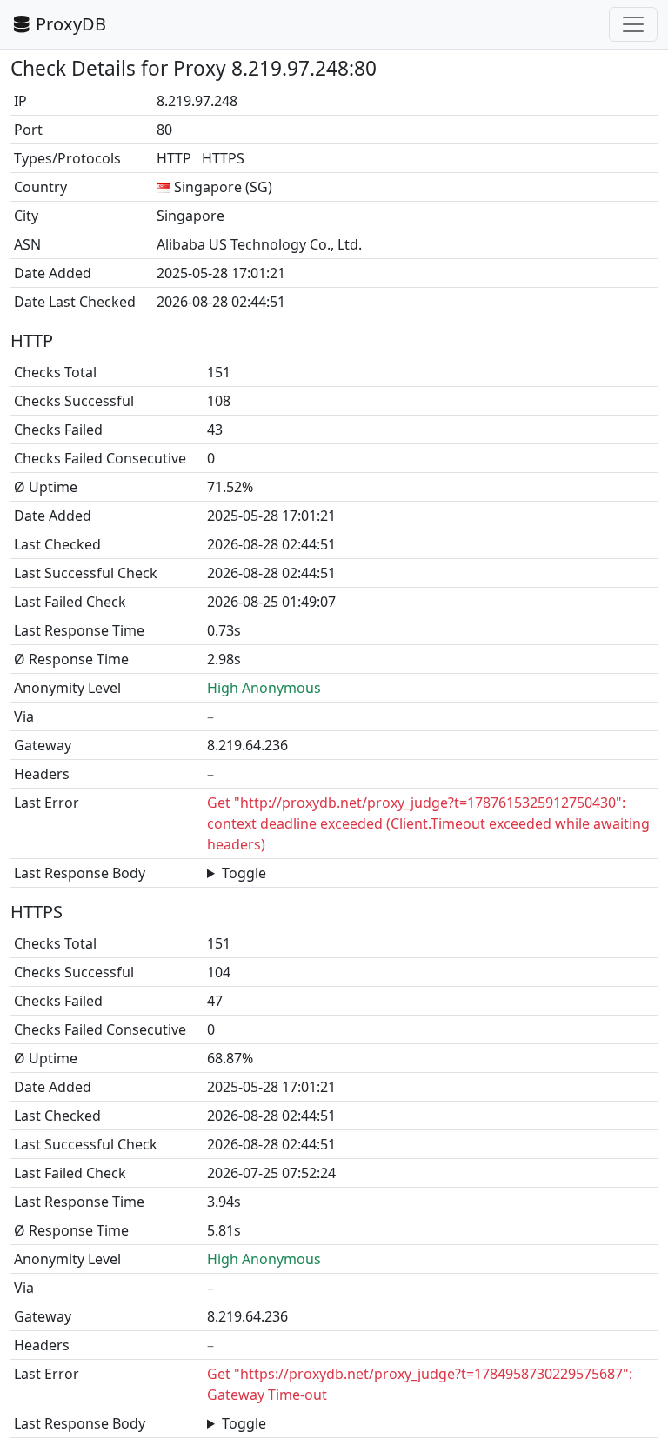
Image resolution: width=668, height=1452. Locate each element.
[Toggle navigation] (633, 24)
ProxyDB (71, 24)
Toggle (244, 873)
